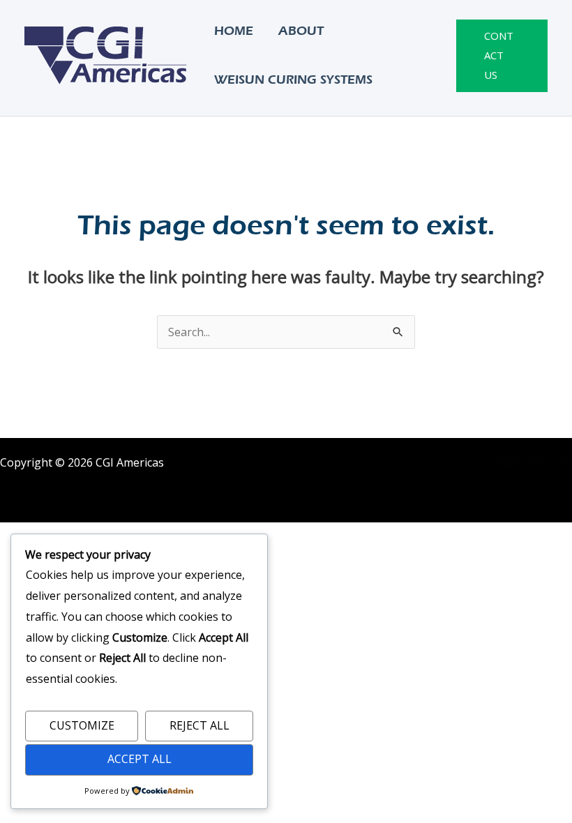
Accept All (139, 759)
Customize (82, 725)
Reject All (199, 725)
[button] (502, 56)
